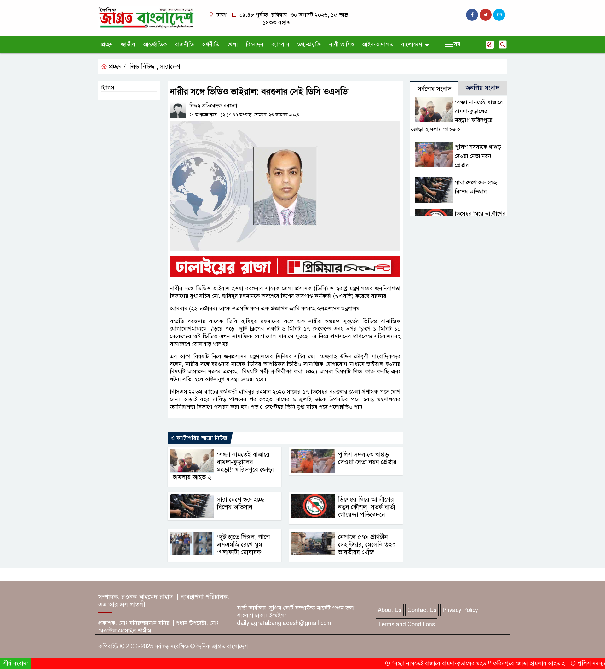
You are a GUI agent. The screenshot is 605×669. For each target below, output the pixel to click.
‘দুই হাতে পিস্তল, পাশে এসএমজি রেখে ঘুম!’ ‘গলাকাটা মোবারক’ (243, 544)
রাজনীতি (184, 44)
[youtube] (499, 15)
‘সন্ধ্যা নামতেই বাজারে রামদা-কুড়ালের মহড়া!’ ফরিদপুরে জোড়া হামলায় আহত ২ (223, 466)
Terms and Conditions (406, 624)
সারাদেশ (170, 67)
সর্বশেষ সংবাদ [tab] (434, 89)
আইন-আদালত (377, 44)
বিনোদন (254, 44)
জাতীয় (128, 44)
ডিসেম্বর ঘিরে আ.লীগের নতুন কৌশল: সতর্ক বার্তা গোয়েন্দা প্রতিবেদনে (366, 507)
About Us (389, 610)
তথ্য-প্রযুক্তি (309, 44)
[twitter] (486, 15)
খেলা (232, 44)
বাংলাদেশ (411, 44)
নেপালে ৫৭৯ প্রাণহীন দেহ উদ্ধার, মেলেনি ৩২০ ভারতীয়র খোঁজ (367, 544)
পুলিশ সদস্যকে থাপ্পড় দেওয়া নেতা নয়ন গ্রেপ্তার (367, 458)
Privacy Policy (460, 610)
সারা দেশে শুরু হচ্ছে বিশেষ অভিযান (240, 503)
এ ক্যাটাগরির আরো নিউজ (199, 438)
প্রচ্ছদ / (116, 67)
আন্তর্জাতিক (155, 44)
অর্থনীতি (210, 44)
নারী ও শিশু (341, 44)
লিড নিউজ (142, 67)
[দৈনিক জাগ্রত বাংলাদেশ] (146, 17)
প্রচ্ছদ (107, 44)
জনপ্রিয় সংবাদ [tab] (482, 88)
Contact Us (421, 610)
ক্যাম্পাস (280, 44)
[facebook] (472, 15)
